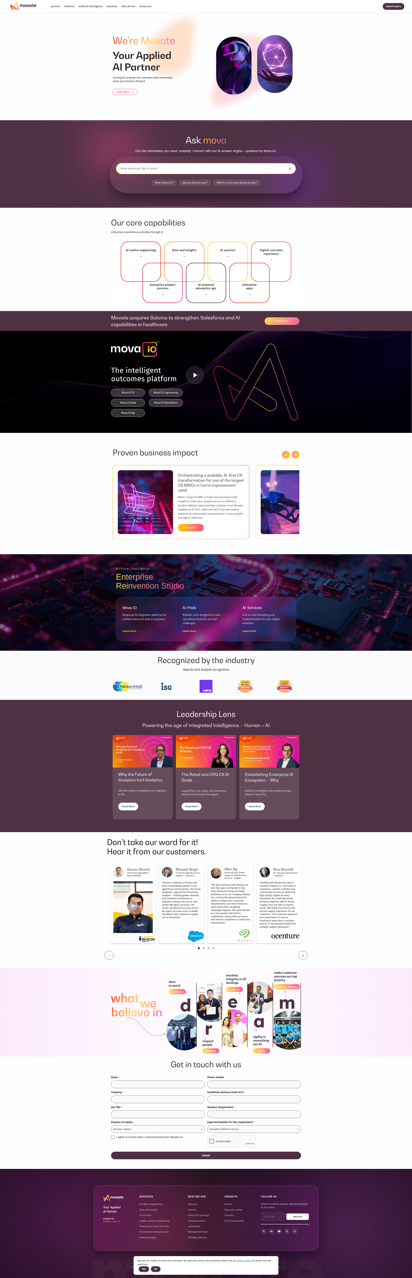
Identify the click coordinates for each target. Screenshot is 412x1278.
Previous (109, 955)
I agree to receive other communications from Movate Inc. (150, 1137)
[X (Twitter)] (264, 1231)
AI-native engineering (151, 1204)
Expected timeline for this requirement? (231, 1122)
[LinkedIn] (271, 1231)
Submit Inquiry (393, 6)
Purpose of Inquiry (122, 1122)
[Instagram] (295, 1231)
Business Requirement (221, 1107)
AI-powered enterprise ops (154, 1231)
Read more (282, 320)
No (155, 1269)
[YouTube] (279, 1231)
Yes (144, 1269)
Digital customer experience (154, 1220)
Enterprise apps (148, 1237)
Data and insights (149, 1209)
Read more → (191, 527)
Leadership (194, 1226)
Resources (145, 6)
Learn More (123, 91)
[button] (286, 455)
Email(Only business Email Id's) (226, 1092)
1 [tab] (198, 948)
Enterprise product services (154, 1226)
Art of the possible (234, 1220)
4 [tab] (213, 948)
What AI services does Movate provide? (237, 182)
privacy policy (244, 1260)
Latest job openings (198, 1215)
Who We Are (128, 6)
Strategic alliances (197, 1237)
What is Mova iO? (164, 182)
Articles (228, 1204)
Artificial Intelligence (91, 6)
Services (55, 6)
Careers (192, 1209)
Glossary (229, 1215)
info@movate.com (112, 1221)
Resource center (233, 1209)
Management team (198, 1231)
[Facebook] (287, 1231)
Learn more (131, 631)
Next (302, 955)
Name (115, 1077)
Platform (69, 6)
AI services (145, 1215)
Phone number (215, 1077)
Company (117, 1092)
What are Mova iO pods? (195, 182)
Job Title (116, 1107)
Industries (111, 6)
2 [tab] (203, 948)
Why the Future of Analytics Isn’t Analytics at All (140, 780)
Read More (128, 806)
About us (192, 1204)
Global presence (197, 1220)
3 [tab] (208, 948)
